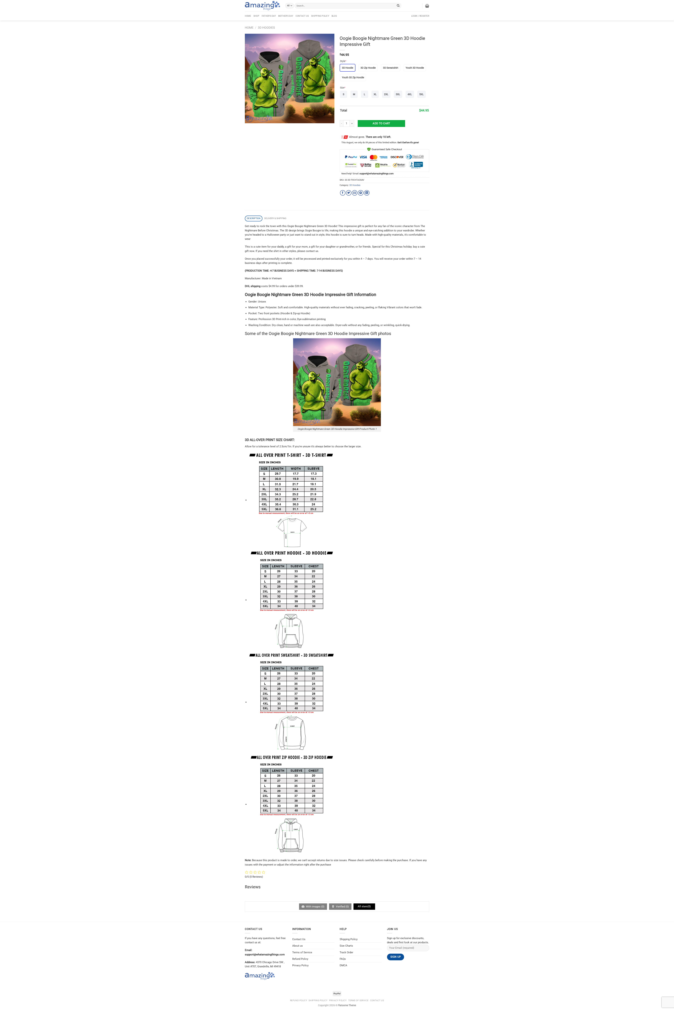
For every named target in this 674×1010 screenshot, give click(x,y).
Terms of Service (302, 952)
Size (342, 87)
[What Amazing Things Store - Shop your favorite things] (262, 5)
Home (248, 16)
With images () (314, 906)
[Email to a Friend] (354, 193)
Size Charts (346, 945)
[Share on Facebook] (342, 193)
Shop (256, 16)
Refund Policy (300, 958)
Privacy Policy (300, 965)
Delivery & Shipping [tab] (275, 218)
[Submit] (398, 5)
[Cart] (427, 6)
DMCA (343, 965)
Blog (334, 16)
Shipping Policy (320, 16)
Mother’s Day (285, 16)
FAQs (343, 958)
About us (297, 945)
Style (343, 61)
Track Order (346, 952)
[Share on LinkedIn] (366, 193)
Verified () (342, 906)
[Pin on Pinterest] (360, 193)
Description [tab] (253, 218)
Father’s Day (269, 16)
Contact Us (302, 16)
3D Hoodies (266, 27)
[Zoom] (249, 119)
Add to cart (381, 123)
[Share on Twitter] (348, 193)
